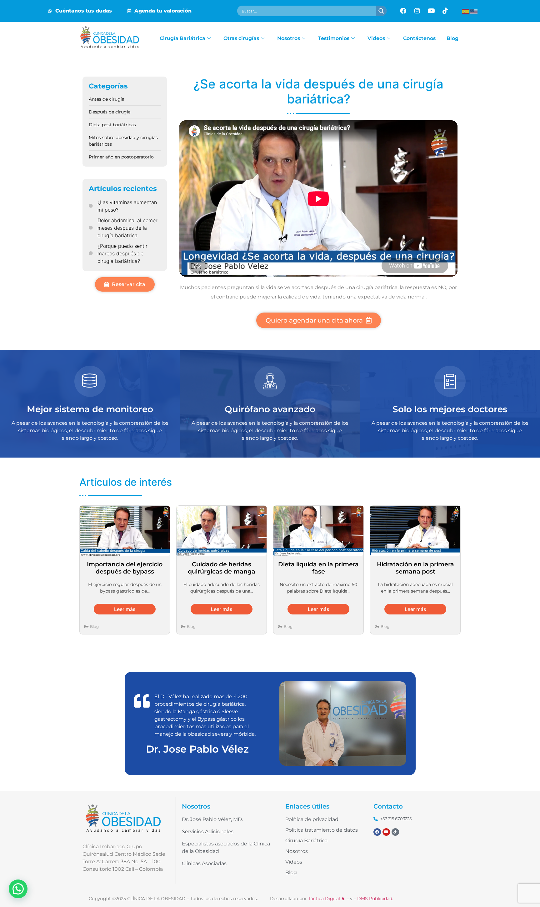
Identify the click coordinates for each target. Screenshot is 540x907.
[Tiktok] (445, 11)
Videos (376, 38)
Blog (452, 38)
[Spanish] (466, 11)
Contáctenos (419, 38)
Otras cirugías (241, 38)
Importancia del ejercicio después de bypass (124, 567)
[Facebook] (403, 11)
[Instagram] (417, 11)
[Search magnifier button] (381, 11)
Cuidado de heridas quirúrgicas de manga (221, 567)
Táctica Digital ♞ (326, 898)
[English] (474, 11)
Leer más (125, 609)
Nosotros (288, 38)
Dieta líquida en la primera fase (318, 567)
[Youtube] (431, 11)
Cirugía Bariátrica (182, 38)
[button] (18, 888)
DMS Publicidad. (375, 898)
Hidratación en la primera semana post (415, 567)
